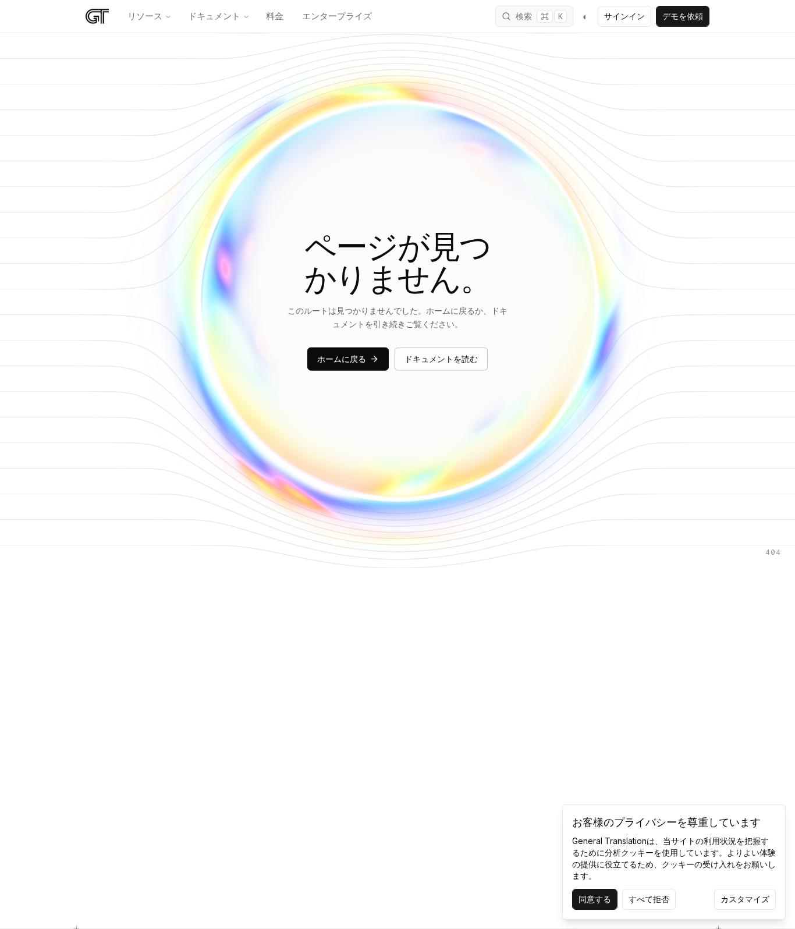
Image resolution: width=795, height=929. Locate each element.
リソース (144, 16)
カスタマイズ (745, 899)
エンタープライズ (337, 16)
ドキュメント (214, 16)
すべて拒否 (649, 899)
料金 (274, 16)
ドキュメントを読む (441, 358)
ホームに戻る (341, 358)
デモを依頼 (682, 16)
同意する (594, 899)
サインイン (624, 16)
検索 (539, 16)
